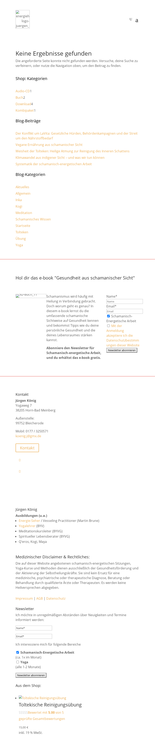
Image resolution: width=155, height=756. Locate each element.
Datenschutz (55, 598)
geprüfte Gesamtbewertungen (42, 719)
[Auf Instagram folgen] (79, 471)
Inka (19, 200)
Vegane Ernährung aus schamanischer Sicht (49, 144)
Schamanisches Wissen (33, 219)
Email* (111, 306)
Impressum (24, 598)
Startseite (23, 225)
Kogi (19, 206)
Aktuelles (22, 187)
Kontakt (27, 448)
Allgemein (23, 193)
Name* (111, 296)
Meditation (24, 213)
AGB (39, 598)
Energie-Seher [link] (29, 520)
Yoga (19, 245)
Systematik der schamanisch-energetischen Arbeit (54, 164)
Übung (21, 238)
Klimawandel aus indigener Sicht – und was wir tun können (60, 157)
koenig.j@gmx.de (28, 436)
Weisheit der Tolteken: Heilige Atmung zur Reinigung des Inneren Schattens (73, 151)
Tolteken (22, 232)
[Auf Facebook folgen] (79, 460)
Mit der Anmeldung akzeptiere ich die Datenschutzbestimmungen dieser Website (122, 335)
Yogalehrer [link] (27, 526)
